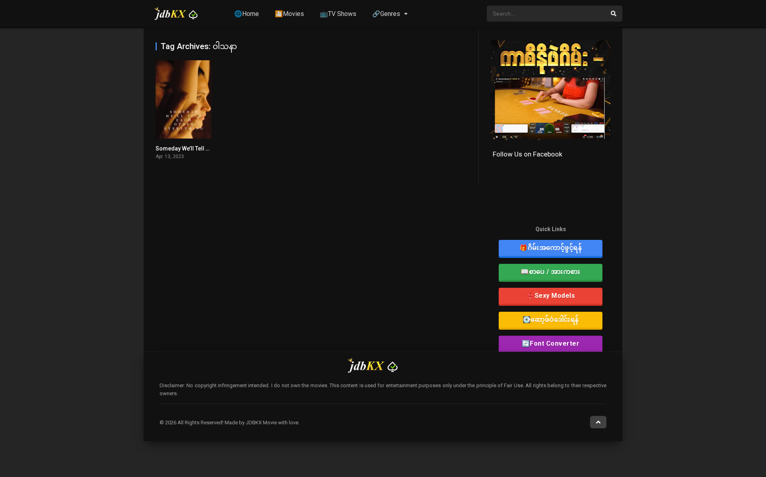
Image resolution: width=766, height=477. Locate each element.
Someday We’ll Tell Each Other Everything (209, 148)
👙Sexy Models (550, 295)
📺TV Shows (338, 14)
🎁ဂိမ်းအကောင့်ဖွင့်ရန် (550, 247)
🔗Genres (386, 14)
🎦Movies (289, 14)
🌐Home (246, 14)
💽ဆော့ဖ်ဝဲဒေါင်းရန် (551, 319)
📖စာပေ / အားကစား (550, 271)
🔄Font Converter (551, 343)
